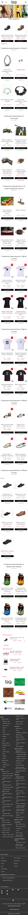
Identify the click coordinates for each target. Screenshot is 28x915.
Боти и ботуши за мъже (8, 804)
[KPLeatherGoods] (8, 693)
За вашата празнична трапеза (20, 839)
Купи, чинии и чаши (20, 824)
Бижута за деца (19, 723)
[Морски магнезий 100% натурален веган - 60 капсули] (7, 609)
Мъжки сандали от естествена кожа (20, 523)
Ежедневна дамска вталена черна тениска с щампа (21, 313)
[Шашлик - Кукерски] (20, 201)
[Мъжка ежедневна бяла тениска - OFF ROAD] (7, 344)
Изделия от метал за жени (21, 784)
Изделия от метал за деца (21, 781)
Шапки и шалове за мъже (20, 740)
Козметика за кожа (20, 765)
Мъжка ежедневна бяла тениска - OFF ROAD (7, 353)
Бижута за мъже (6, 830)
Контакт (16, 863)
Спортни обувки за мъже (6, 801)
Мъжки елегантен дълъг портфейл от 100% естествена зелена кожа (21, 141)
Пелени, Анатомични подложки (20, 771)
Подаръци (17, 774)
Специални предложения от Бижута (14, 48)
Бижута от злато (5, 820)
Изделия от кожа (19, 790)
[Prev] (2, 11)
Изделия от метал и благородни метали (20, 777)
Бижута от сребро (6, 822)
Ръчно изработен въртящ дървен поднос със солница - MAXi (7, 241)
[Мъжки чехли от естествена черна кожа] (7, 485)
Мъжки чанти (19, 734)
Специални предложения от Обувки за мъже (14, 471)
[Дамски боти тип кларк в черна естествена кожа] (7, 28)
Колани (17, 730)
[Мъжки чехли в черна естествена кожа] (20, 485)
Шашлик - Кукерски (21, 210)
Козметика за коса (20, 760)
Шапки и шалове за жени (20, 743)
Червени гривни (19, 721)
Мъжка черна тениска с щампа (21, 385)
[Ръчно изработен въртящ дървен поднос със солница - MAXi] (7, 231)
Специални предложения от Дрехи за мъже (14, 330)
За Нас (2, 863)
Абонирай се (4, 43)
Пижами (4, 736)
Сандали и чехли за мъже (6, 810)
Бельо (4, 740)
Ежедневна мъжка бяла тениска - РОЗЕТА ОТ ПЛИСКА (21, 354)
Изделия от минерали (20, 803)
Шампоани (19, 762)
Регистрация (17, 860)
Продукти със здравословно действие (20, 751)
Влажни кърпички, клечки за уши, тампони (20, 768)
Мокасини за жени (7, 784)
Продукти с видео (19, 819)
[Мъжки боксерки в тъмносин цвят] (6, 662)
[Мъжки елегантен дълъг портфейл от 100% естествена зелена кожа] (20, 131)
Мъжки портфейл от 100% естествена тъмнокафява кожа (7, 171)
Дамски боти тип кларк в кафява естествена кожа (21, 36)
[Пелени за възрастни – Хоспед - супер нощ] (6, 654)
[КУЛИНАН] (19, 709)
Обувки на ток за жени (8, 773)
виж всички (14, 49)
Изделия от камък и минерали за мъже (20, 810)
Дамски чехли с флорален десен (21, 425)
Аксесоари (17, 726)
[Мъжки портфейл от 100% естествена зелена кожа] (7, 131)
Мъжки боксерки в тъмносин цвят (15, 660)
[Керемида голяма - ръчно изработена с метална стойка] (6, 670)
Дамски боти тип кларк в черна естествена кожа (7, 36)
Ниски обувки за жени (8, 775)
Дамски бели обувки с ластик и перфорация (20, 455)
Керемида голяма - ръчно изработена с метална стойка (17, 668)
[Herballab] (8, 702)
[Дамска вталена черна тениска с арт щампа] (7, 302)
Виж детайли (21, 178)
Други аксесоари (19, 746)
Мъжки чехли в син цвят (7, 551)
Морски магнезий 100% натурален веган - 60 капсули (7, 619)
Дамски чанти (19, 728)
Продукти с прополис (21, 758)
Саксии (17, 830)
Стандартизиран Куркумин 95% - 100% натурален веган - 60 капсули (20, 590)
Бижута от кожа (5, 832)
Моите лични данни (14, 909)
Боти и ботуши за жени (8, 787)
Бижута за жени (6, 828)
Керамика (18, 815)
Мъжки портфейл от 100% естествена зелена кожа (7, 141)
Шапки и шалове (19, 737)
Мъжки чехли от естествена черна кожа (7, 495)
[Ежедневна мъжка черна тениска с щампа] (7, 375)
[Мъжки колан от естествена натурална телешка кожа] (20, 161)
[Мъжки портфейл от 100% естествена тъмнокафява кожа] (7, 161)
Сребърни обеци (21, 69)
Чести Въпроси (17, 858)
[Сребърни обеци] (20, 60)
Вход (2, 866)
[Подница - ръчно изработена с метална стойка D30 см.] (20, 231)
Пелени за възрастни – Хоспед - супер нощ (16, 652)
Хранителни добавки (21, 754)
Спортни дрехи (6, 734)
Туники (4, 727)
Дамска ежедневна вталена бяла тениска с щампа (7, 282)
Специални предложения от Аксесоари (14, 117)
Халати (4, 738)
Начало (2, 858)
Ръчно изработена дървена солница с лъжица (7, 211)
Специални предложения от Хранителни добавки (14, 565)
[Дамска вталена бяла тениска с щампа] (20, 271)
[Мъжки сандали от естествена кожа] (20, 513)
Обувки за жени (5, 771)
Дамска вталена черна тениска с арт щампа (7, 312)
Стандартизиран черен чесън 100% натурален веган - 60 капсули (20, 619)
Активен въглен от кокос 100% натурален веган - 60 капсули (7, 590)
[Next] (25, 11)
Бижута (2, 818)
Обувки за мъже (5, 791)
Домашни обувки (6, 789)
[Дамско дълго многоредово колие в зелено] (7, 60)
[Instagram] (5, 883)
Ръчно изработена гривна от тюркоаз (7, 100)
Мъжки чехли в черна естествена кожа (20, 495)
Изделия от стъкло (20, 817)
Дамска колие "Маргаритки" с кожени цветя (21, 101)
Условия (3, 871)
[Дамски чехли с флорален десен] (20, 415)
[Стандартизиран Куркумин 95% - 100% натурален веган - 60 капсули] (20, 579)
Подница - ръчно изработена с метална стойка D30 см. (20, 241)
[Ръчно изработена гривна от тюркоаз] (7, 90)
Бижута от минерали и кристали (6, 825)
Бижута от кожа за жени (8, 834)
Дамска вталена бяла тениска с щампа (21, 281)
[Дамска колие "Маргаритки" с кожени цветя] (20, 90)
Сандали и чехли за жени (6, 778)
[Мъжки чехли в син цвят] (7, 542)
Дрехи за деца (5, 760)
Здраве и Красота (19, 748)
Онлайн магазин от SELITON (14, 913)
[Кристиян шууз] (19, 682)
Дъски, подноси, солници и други (19, 835)
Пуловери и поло (6, 723)
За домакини (17, 822)
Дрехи (2, 717)
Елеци (4, 749)
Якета (4, 732)
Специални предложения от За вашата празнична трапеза (14, 187)
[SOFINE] (8, 708)
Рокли (4, 729)
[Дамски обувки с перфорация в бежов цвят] (7, 445)
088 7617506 (9, 880)
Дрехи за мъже (5, 743)
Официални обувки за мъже (7, 798)
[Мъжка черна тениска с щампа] (20, 375)
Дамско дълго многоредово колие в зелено (7, 71)
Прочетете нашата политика (14, 905)
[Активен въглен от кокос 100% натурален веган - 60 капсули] (7, 579)
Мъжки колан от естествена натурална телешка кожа (20, 171)
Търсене (16, 866)
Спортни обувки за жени (6, 782)
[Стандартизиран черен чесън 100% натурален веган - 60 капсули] (20, 609)
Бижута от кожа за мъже (8, 836)
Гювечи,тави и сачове (21, 826)
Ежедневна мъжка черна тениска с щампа (7, 385)
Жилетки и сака (6, 721)
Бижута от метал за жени (20, 719)
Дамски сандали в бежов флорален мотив (7, 425)
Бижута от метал (19, 715)
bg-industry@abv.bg (10, 877)
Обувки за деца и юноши (7, 815)
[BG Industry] (8, 682)
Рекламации (3, 860)
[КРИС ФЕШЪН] (19, 692)
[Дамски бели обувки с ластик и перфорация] (20, 445)
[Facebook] (2, 883)
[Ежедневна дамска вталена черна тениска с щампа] (20, 302)
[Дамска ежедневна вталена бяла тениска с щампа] (7, 271)
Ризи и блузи (6, 725)
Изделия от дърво (20, 812)
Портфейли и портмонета (21, 732)
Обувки (2, 769)
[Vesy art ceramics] (19, 702)
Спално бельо (19, 828)
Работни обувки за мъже (6, 807)
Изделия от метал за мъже (21, 788)
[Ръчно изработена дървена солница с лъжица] (7, 201)
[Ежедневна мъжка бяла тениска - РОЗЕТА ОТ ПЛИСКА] (20, 344)
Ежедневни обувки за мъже (7, 794)
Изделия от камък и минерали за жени (20, 806)
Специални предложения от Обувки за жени (14, 402)
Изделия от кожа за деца (20, 797)
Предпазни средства (21, 756)
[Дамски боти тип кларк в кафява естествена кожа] (20, 28)
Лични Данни (4, 868)
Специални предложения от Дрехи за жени (14, 257)
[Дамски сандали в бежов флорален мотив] (7, 415)
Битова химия (19, 832)
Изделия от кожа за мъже (20, 801)
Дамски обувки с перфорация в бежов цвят (7, 455)
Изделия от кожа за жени (20, 793)
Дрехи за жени (5, 719)
